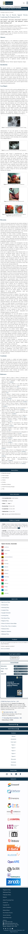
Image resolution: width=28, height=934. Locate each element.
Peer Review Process (8, 912)
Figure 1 (13, 744)
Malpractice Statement (6, 631)
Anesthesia (6, 547)
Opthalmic (6, 566)
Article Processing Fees (8, 900)
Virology (6, 586)
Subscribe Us (14, 657)
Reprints (5, 897)
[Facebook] (3, 929)
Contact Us (5, 902)
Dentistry (6, 560)
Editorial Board (5, 477)
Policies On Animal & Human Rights (9, 623)
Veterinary (6, 583)
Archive (4, 482)
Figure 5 (13, 756)
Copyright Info (6, 904)
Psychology (6, 576)
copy (19, 528)
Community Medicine (8, 557)
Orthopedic (6, 570)
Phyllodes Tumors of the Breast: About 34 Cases (12, 713)
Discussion (13, 759)
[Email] (12, 929)
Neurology (6, 563)
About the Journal (6, 473)
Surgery (5, 580)
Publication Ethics (5, 628)
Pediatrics (6, 573)
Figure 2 (13, 747)
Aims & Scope (5, 475)
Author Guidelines (7, 907)
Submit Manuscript (13, 728)
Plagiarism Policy (5, 620)
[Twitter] (8, 929)
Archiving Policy (5, 604)
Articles (4, 480)
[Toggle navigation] (24, 3)
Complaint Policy (5, 610)
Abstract (13, 736)
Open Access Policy (6, 602)
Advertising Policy (5, 607)
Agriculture (6, 593)
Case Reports (7, 550)
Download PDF (13, 724)
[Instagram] (10, 929)
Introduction (13, 739)
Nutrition (6, 590)
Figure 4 (13, 753)
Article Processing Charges (8, 486)
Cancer (5, 553)
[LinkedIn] (6, 929)
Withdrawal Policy (5, 634)
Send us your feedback (5, 648)
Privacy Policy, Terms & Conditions (9, 626)
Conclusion (13, 762)
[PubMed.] (11, 382)
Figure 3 (13, 750)
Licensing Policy (5, 615)
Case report (13, 742)
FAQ (3, 488)
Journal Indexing (6, 915)
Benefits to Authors (6, 484)
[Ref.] (18, 386)
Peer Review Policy (6, 618)
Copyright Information (6, 612)
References (13, 765)
